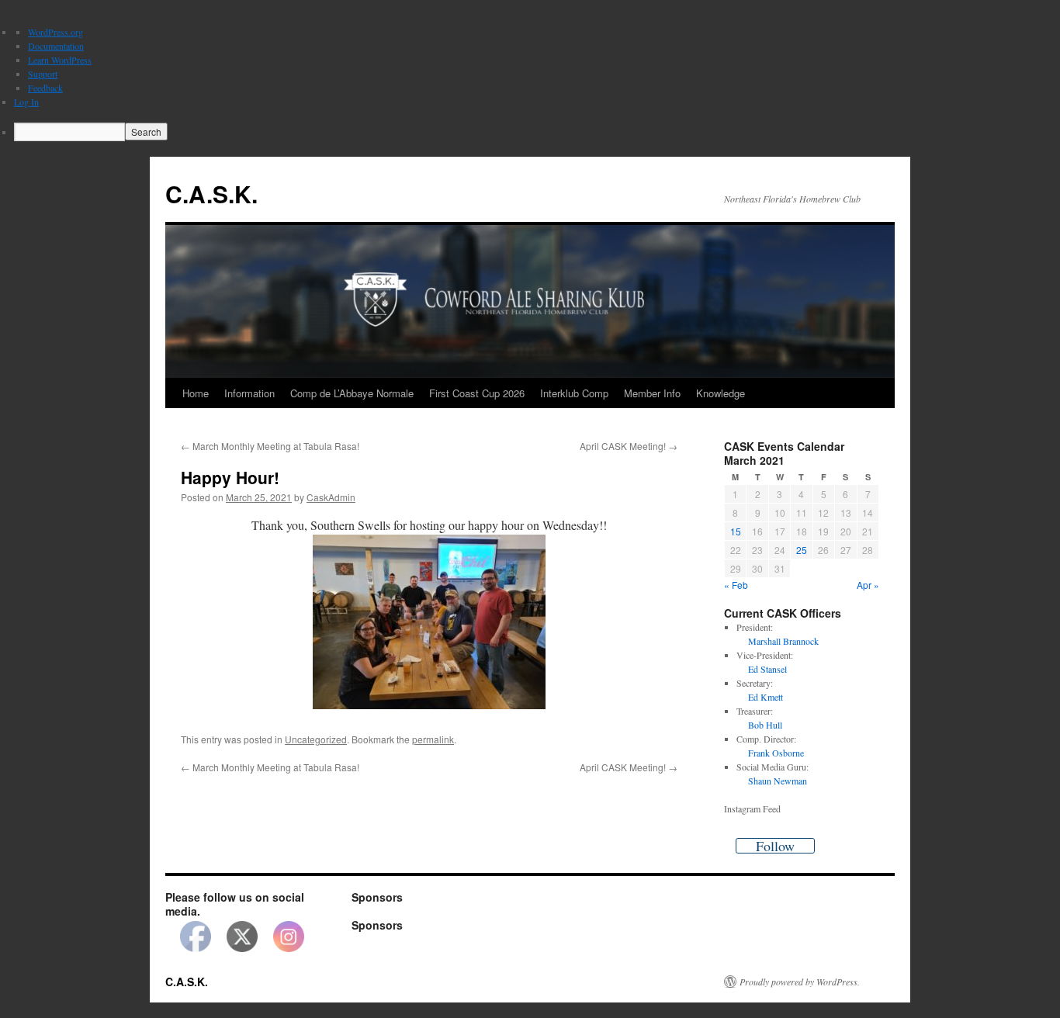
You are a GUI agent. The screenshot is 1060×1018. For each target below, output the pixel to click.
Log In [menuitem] (26, 101)
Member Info (652, 393)
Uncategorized (316, 739)
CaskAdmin (331, 497)
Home (195, 393)
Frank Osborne (776, 752)
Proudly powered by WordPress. (800, 981)
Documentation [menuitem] (56, 46)
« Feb (736, 584)
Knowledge (720, 393)
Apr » (868, 584)
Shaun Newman (777, 780)
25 (801, 549)
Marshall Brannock (783, 641)
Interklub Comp (574, 393)
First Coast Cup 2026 (477, 393)
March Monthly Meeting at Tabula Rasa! (270, 445)
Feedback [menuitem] (45, 87)
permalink (433, 739)
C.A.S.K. (211, 193)
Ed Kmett (765, 697)
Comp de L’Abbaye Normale (352, 393)
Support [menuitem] (42, 74)
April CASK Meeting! (628, 445)
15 (735, 531)
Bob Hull (765, 724)
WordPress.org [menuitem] (55, 32)
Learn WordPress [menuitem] (60, 60)
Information (249, 393)
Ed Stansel (767, 669)
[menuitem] (537, 132)
